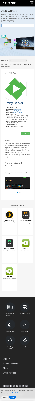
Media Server (17, 112)
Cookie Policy (16, 393)
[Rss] (20, 386)
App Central (12, 64)
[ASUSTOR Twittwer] (17, 386)
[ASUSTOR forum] (26, 386)
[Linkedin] (7, 386)
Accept (12, 397)
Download (26, 133)
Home (5, 64)
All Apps (21, 64)
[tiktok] (4, 386)
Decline (5, 397)
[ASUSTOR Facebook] (10, 386)
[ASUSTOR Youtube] (23, 386)
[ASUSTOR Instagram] (14, 386)
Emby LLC (17, 109)
